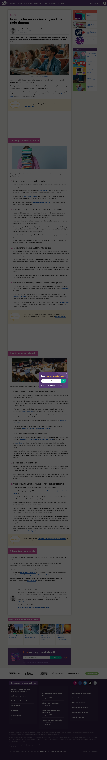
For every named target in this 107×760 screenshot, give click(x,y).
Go (63, 380)
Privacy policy (58, 385)
